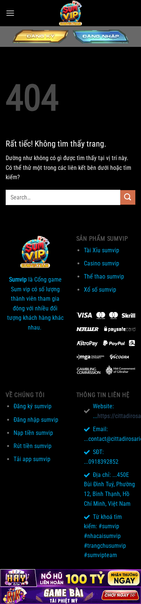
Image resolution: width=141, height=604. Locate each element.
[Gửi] (127, 197)
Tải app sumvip (32, 459)
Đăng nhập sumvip (36, 419)
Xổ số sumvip (100, 289)
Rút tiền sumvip (33, 446)
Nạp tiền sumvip (33, 432)
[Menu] (10, 13)
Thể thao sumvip (104, 276)
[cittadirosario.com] (70, 13)
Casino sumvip (101, 263)
